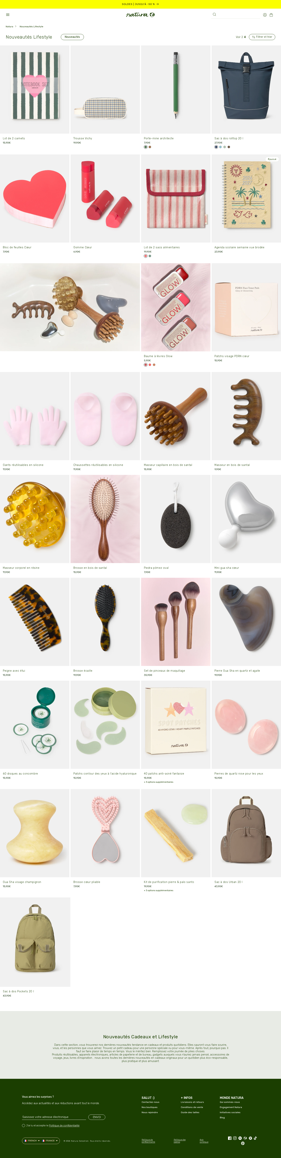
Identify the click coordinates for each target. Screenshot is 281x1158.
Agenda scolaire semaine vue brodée (239, 247)
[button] (7, 14)
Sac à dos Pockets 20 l (18, 991)
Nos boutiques (150, 1107)
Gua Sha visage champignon (22, 882)
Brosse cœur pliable (86, 882)
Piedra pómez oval (156, 568)
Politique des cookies (180, 1141)
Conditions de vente (192, 1107)
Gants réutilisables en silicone (23, 465)
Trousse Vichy (82, 138)
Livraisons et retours (192, 1102)
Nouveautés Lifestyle (31, 26)
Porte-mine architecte (159, 138)
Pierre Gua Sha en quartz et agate (237, 670)
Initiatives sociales (230, 1112)
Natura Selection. (80, 1141)
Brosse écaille (82, 670)
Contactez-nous (150, 1102)
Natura (9, 26)
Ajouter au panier (34, 128)
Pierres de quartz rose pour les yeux (238, 773)
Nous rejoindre (150, 1112)
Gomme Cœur (82, 247)
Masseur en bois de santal (232, 465)
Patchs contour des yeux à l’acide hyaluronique (105, 773)
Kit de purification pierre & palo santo (169, 882)
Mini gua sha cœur (226, 568)
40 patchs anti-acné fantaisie (164, 773)
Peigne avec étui (14, 670)
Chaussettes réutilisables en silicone (98, 465)
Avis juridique (204, 1141)
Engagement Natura (231, 1107)
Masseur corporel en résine (21, 568)
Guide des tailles (190, 1112)
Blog (222, 1117)
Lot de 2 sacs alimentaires (162, 247)
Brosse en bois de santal (90, 568)
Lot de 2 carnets (14, 138)
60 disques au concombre (20, 773)
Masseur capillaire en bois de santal (168, 465)
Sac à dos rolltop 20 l (228, 138)
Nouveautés (72, 37)
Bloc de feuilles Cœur (17, 247)
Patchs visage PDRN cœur (231, 356)
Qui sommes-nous (230, 1102)
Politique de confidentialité (64, 1125)
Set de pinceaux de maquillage (164, 670)
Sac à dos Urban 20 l (228, 882)
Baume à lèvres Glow (158, 356)
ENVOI (97, 1117)
